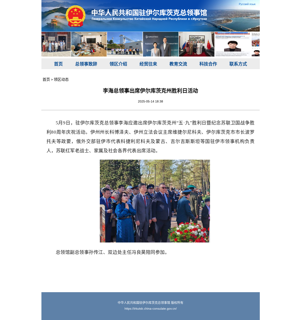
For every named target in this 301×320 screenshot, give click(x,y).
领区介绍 (118, 64)
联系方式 (238, 64)
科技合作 (208, 64)
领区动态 (61, 80)
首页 (58, 64)
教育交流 (178, 64)
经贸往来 (148, 64)
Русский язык (247, 4)
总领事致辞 (86, 64)
